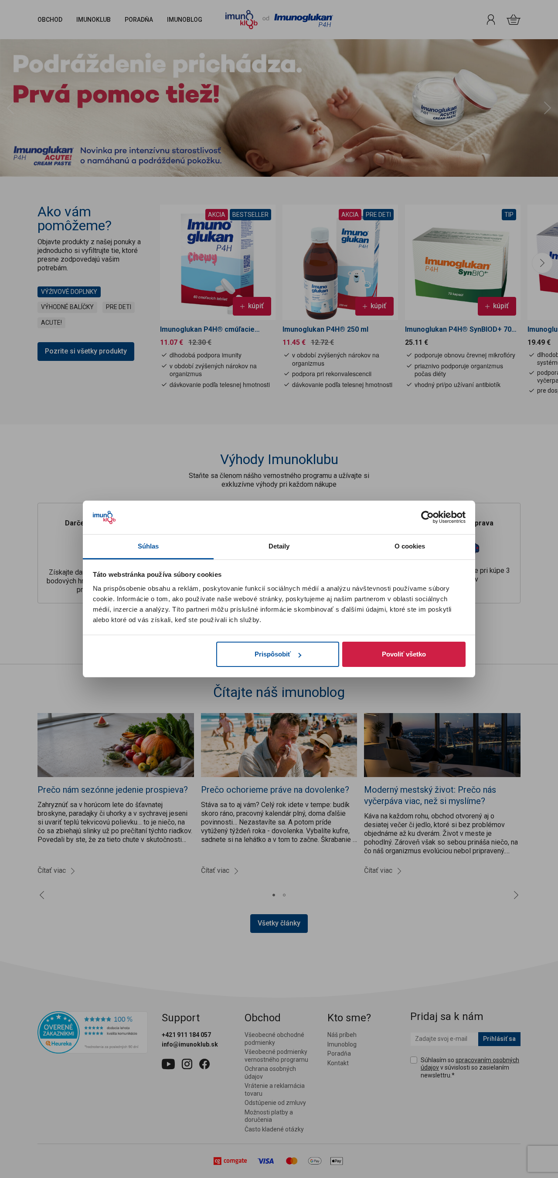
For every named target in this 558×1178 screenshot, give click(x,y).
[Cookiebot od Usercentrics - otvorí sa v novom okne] (427, 517)
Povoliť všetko (404, 654)
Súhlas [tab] (148, 546)
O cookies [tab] (410, 546)
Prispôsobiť (273, 654)
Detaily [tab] (279, 546)
